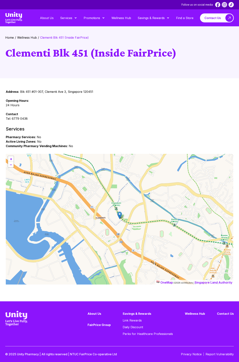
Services (66, 18)
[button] (119, 215)
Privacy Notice (191, 354)
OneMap (166, 282)
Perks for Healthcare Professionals (148, 334)
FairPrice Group (99, 325)
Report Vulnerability (220, 354)
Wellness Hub (121, 18)
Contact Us (212, 18)
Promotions (92, 18)
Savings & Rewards (151, 18)
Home (9, 37)
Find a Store (184, 18)
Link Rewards (132, 320)
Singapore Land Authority (213, 282)
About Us (47, 18)
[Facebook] (217, 4)
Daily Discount (133, 327)
